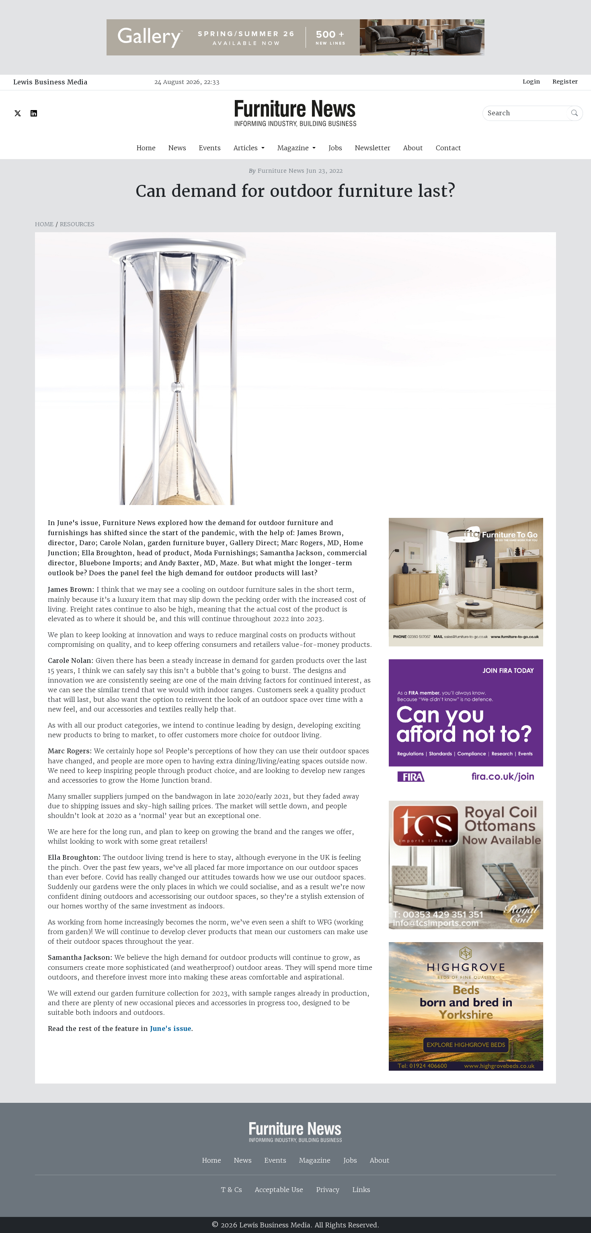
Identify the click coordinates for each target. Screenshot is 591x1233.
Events (210, 148)
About (413, 148)
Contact (448, 148)
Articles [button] (247, 148)
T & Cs (231, 1190)
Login (531, 81)
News (177, 148)
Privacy (327, 1190)
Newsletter (372, 148)
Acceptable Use (279, 1190)
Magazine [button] (294, 148)
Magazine (314, 1160)
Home (146, 148)
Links (361, 1190)
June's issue (170, 1028)
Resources (77, 224)
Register (565, 81)
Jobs (335, 148)
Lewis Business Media (50, 82)
